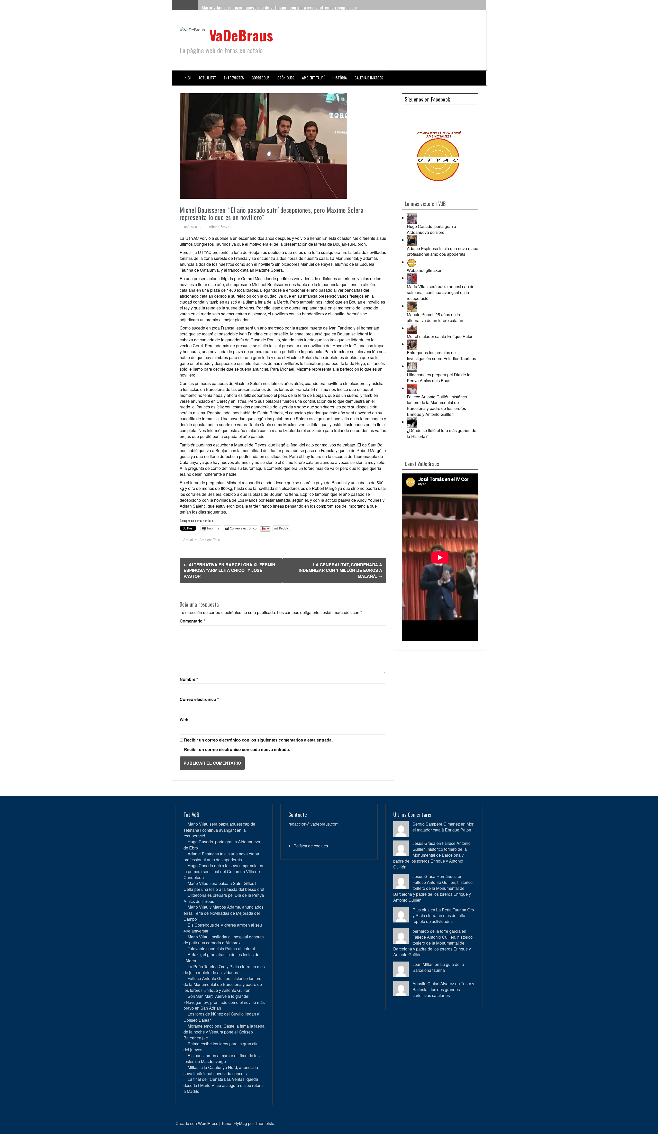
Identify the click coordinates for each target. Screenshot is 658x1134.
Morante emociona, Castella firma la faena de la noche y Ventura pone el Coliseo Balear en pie (224, 1032)
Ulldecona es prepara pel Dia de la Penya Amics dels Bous (438, 377)
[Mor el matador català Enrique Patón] (412, 328)
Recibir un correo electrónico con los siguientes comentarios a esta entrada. (258, 740)
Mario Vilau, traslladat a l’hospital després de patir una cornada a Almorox (224, 940)
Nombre (189, 679)
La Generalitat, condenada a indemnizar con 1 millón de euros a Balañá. (340, 570)
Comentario (192, 621)
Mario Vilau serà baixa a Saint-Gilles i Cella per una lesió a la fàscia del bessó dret (224, 886)
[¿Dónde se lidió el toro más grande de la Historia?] (412, 422)
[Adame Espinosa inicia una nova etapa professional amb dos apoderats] (412, 240)
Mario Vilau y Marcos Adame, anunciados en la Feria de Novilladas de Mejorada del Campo (223, 913)
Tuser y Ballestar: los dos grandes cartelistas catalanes (443, 989)
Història (339, 77)
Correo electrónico (199, 699)
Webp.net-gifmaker (424, 270)
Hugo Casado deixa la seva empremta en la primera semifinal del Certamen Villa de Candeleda (223, 871)
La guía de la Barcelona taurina (438, 967)
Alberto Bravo (219, 226)
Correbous (261, 77)
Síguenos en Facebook (427, 99)
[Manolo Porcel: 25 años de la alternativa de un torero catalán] (412, 306)
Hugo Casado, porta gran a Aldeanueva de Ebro (431, 229)
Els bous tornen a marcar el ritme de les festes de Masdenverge (222, 1058)
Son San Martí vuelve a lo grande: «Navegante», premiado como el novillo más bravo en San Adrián (224, 1002)
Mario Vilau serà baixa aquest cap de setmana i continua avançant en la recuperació (279, 7)
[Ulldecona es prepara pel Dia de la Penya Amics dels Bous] (412, 366)
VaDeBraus (241, 34)
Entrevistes (234, 77)
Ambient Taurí (313, 77)
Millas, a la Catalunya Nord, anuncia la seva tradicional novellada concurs (221, 1070)
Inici (187, 77)
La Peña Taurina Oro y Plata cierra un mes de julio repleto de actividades (224, 969)
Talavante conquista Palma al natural (221, 949)
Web (184, 720)
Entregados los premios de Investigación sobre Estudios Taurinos (441, 355)
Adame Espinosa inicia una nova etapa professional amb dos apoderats (442, 251)
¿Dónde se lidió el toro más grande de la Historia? (441, 433)
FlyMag (240, 1123)
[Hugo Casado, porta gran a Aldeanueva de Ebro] (412, 218)
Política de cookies (311, 846)
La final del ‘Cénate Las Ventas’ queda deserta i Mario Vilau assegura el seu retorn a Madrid (223, 1085)
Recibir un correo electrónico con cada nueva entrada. (237, 749)
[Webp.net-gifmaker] (412, 262)
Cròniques (285, 77)
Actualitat (207, 77)
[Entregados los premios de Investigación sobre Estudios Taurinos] (412, 344)
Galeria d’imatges (368, 77)
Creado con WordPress (197, 1123)
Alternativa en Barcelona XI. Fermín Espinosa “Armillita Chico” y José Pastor (229, 570)
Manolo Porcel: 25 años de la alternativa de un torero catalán (435, 317)
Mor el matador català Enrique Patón (440, 336)
